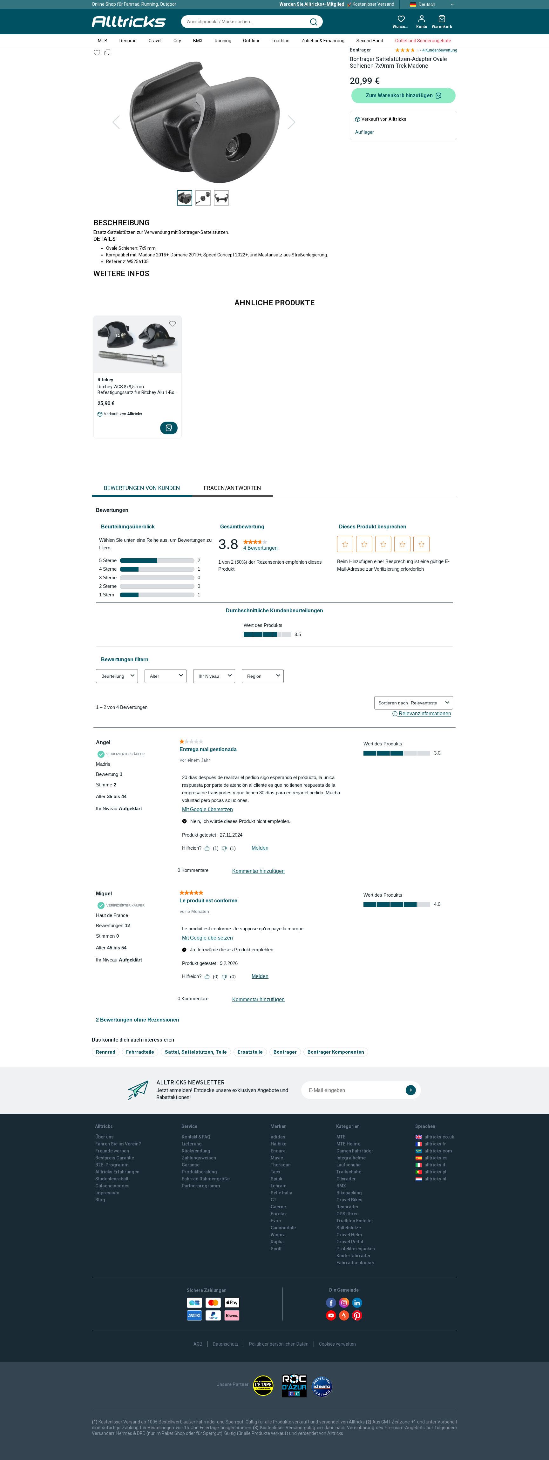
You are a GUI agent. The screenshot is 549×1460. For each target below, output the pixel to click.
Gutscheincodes (112, 1185)
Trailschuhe (348, 1171)
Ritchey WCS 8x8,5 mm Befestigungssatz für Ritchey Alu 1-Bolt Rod (137, 389)
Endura (278, 1150)
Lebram (279, 1185)
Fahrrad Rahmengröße (206, 1178)
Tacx (275, 1171)
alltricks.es (436, 1157)
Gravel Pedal (349, 1241)
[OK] (411, 1090)
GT (273, 1199)
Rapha (277, 1241)
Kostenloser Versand (337, 4)
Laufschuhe (348, 1164)
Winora (278, 1234)
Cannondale (283, 1227)
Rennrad (128, 40)
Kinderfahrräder (353, 1255)
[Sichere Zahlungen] (213, 1309)
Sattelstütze (348, 1227)
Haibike (278, 1143)
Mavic (277, 1157)
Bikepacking (349, 1192)
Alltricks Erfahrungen (117, 1171)
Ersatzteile (250, 1052)
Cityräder (346, 1178)
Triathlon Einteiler (354, 1220)
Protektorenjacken (355, 1248)
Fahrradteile (140, 1052)
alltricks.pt (435, 1171)
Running (223, 40)
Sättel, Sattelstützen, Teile (196, 1052)
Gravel (155, 40)
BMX (198, 40)
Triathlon (280, 40)
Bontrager (360, 49)
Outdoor (251, 40)
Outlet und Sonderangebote (423, 40)
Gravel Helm (349, 1234)
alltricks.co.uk (439, 1136)
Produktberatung (199, 1171)
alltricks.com (438, 1150)
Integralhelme (351, 1157)
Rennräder (347, 1206)
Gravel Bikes (349, 1199)
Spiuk (276, 1178)
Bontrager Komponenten (336, 1052)
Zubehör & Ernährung (323, 40)
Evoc (276, 1220)
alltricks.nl (435, 1178)
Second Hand (369, 40)
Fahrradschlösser (355, 1262)
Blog (100, 1199)
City (177, 40)
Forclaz (279, 1213)
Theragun (281, 1164)
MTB (102, 40)
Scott (276, 1248)
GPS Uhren (347, 1213)
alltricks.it (434, 1164)
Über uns (104, 1136)
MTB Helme (348, 1143)
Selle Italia (281, 1192)
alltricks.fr (435, 1143)
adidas (278, 1136)
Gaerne (278, 1206)
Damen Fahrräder (354, 1150)
